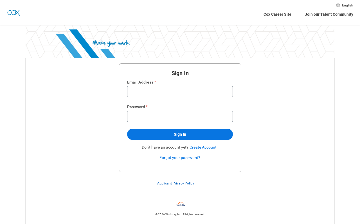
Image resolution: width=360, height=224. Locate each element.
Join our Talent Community (329, 14)
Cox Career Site (277, 14)
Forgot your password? (179, 157)
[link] (197, 183)
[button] (180, 134)
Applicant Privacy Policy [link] (175, 183)
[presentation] (180, 183)
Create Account (203, 147)
